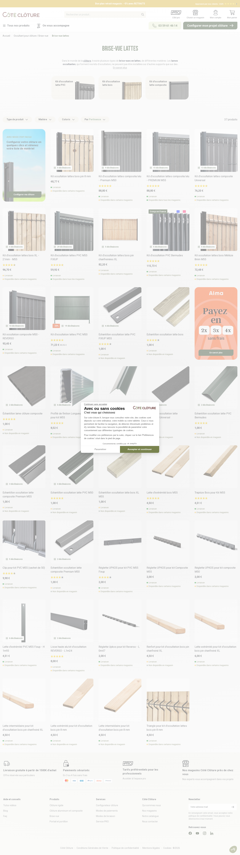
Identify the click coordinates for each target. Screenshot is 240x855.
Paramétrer (100, 449)
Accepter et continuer (140, 449)
